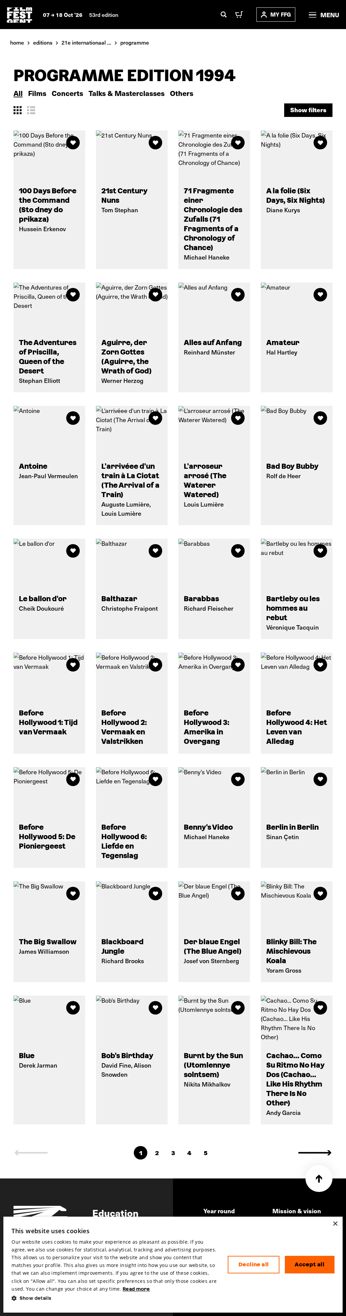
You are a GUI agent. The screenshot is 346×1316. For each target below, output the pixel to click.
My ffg (280, 14)
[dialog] (173, 1265)
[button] (114, 1298)
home (17, 42)
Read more (136, 1289)
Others (181, 93)
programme (134, 42)
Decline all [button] (254, 1264)
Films (37, 93)
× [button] (335, 1223)
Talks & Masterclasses (127, 93)
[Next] (314, 1152)
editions (42, 42)
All (18, 93)
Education (115, 1212)
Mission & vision (296, 1211)
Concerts (67, 93)
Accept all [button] (309, 1264)
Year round (219, 1211)
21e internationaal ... (86, 42)
